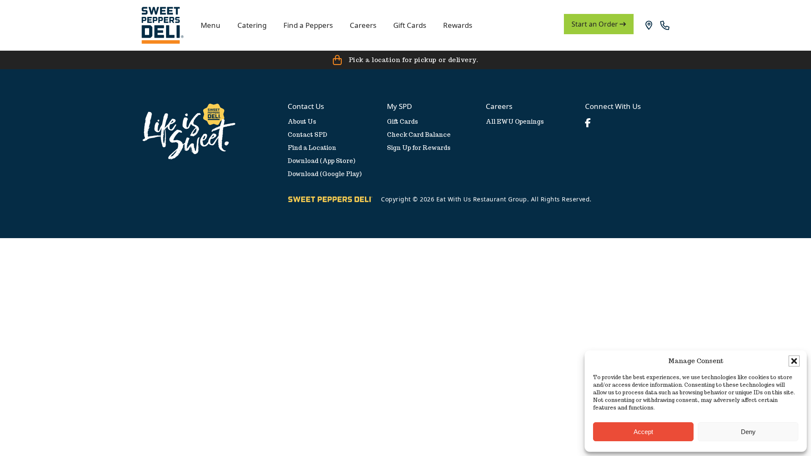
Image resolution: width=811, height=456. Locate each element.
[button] (794, 361)
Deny (748, 431)
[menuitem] (163, 25)
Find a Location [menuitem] (312, 148)
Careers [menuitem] (499, 106)
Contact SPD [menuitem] (307, 134)
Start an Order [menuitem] (596, 24)
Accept (643, 431)
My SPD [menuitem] (399, 106)
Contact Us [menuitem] (306, 106)
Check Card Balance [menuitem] (419, 134)
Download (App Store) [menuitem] (321, 161)
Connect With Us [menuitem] (613, 106)
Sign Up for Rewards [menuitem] (418, 148)
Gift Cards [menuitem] (402, 121)
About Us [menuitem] (302, 121)
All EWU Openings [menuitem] (515, 121)
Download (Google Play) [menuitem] (325, 174)
